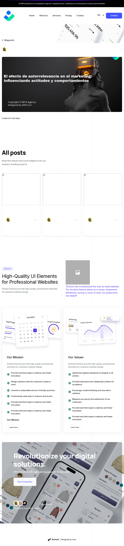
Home (32, 15)
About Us (43, 15)
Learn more (13, 427)
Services (57, 15)
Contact (80, 15)
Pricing (68, 15)
